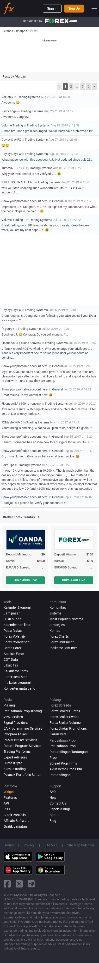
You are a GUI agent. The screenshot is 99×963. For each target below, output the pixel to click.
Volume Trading (12, 125)
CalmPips (7, 465)
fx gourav (7, 328)
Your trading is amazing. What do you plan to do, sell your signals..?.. (47, 428)
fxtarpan (20, 76)
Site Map (50, 845)
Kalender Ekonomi (17, 607)
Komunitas (58, 607)
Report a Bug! (60, 809)
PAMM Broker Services (20, 740)
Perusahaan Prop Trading (23, 711)
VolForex (7, 97)
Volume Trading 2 (13, 220)
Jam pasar (12, 613)
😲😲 (5, 145)
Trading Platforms (17, 751)
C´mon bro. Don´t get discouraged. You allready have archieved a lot (47, 131)
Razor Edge (9, 111)
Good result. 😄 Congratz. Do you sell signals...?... (34, 334)
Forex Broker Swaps (64, 717)
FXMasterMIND (12, 422)
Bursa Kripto (13, 763)
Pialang (9, 705)
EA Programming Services (23, 728)
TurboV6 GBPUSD (13, 168)
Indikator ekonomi (17, 683)
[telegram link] (31, 884)
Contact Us (58, 803)
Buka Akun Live (25, 580)
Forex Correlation (16, 642)
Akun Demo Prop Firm (66, 769)
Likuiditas (11, 665)
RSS (7, 809)
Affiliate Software (16, 821)
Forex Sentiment (62, 642)
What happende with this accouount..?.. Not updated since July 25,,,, (47, 159)
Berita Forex (13, 648)
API (6, 803)
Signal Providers (16, 723)
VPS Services (13, 717)
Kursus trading (15, 769)
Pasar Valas (13, 631)
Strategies (57, 625)
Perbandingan (60, 775)
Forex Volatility (15, 636)
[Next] (94, 86)
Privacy (29, 845)
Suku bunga (12, 619)
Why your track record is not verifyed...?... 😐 (31, 174)
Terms (9, 845)
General (57, 201)
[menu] (94, 8)
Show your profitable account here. (24, 201)
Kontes (55, 631)
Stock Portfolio (15, 815)
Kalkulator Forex (16, 671)
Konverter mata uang (19, 688)
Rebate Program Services (22, 746)
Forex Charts (59, 636)
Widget (9, 792)
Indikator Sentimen (64, 648)
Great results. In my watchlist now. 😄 (27, 395)
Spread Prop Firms (63, 763)
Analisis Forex (14, 654)
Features (10, 797)
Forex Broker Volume (65, 723)
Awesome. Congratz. (15, 117)
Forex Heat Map (15, 677)
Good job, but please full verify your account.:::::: (33, 503)
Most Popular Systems (66, 619)
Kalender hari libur (17, 625)
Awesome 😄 (10, 102)
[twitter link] (19, 884)
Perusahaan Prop (63, 746)
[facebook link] (7, 884)
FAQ (53, 792)
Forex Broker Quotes (65, 711)
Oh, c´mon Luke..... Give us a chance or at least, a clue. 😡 (40, 456)
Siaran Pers (58, 734)
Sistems (55, 613)
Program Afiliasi (15, 734)
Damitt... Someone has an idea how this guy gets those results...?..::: (47, 442)
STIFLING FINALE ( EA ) (17, 182)
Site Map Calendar (80, 845)
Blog (53, 821)
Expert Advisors (15, 757)
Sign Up (74, 8)
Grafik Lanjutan (15, 826)
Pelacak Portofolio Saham (23, 775)
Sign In (52, 8)
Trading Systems (28, 97)
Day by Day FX (11, 139)
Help (53, 797)
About (54, 815)
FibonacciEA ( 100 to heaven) (21, 343)
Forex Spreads (60, 705)
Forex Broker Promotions (68, 728)
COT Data (11, 659)
